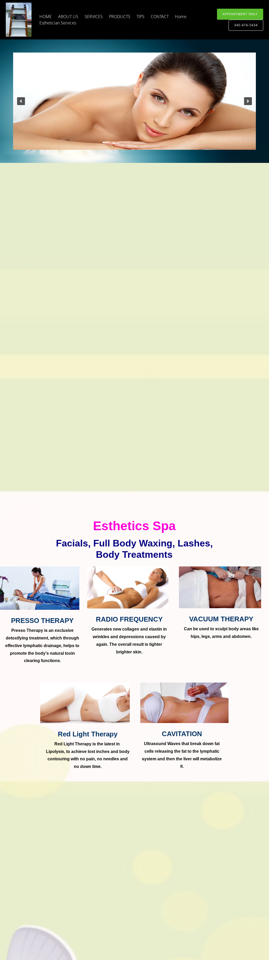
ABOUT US (68, 16)
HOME (45, 16)
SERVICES (94, 16)
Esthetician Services (57, 23)
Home (181, 16)
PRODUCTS (119, 16)
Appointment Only (240, 14)
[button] (21, 101)
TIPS (140, 16)
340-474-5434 (246, 25)
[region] (134, 101)
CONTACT (160, 16)
